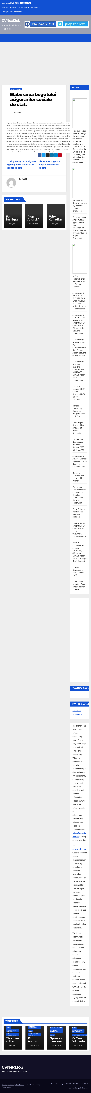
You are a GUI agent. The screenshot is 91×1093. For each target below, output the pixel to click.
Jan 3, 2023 (77, 1045)
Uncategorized (16, 89)
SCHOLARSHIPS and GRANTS (29, 7)
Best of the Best (56, 1027)
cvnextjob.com (79, 849)
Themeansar (6, 1087)
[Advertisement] (45, 60)
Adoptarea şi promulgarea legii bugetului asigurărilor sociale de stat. (21, 164)
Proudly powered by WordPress (13, 1085)
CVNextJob (11, 20)
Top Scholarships (11, 1034)
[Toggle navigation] (86, 38)
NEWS (8, 1027)
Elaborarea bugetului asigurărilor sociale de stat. (49, 164)
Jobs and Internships (9, 7)
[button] (81, 38)
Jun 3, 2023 (12, 1045)
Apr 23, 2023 (34, 1045)
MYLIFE (24, 179)
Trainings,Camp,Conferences (12, 12)
